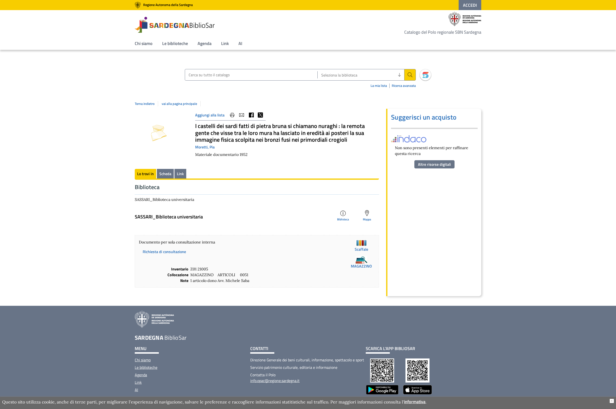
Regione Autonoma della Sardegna (168, 4)
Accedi (470, 5)
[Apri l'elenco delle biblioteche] (399, 74)
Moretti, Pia (205, 147)
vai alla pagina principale (179, 103)
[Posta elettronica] (241, 115)
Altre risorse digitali (434, 164)
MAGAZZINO (361, 266)
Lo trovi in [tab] (145, 174)
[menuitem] (144, 43)
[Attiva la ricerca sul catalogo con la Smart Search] (425, 75)
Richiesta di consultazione (164, 252)
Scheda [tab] (165, 174)
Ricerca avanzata (404, 85)
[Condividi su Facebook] (251, 115)
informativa (414, 402)
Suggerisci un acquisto (423, 117)
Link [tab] (180, 174)
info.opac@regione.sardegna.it (275, 380)
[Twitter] (260, 115)
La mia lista (379, 85)
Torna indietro (144, 103)
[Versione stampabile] (232, 115)
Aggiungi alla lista (210, 115)
